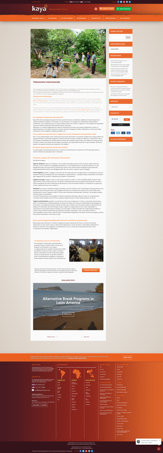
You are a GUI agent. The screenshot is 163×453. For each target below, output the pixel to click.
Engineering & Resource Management (105, 397)
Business (102, 369)
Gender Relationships (122, 418)
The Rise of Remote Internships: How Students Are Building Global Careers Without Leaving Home (119, 70)
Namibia (74, 396)
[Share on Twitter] (118, 132)
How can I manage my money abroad (124, 413)
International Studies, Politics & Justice (107, 407)
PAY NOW (43, 405)
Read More (68, 314)
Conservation (103, 374)
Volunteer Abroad (67, 18)
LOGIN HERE (114, 49)
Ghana (73, 386)
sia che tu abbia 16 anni (83, 110)
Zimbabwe (74, 409)
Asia (99, 99)
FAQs (118, 400)
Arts (101, 367)
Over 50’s (119, 376)
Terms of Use (120, 434)
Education (102, 376)
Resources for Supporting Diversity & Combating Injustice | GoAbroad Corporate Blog (121, 88)
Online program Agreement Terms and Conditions (123, 431)
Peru (58, 399)
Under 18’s (119, 379)
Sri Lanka (87, 399)
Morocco (74, 391)
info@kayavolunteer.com (42, 390)
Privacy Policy (120, 428)
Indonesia (88, 390)
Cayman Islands (59, 388)
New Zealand (87, 393)
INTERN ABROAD (81, 18)
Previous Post (51, 337)
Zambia (73, 407)
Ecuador (59, 394)
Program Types (96, 18)
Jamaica (59, 397)
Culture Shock (120, 423)
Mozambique (75, 393)
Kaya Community (125, 18)
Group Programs (110, 18)
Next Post (86, 337)
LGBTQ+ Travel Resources (122, 421)
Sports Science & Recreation (106, 410)
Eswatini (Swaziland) (74, 383)
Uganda (73, 404)
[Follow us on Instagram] (127, 1)
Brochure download (121, 389)
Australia (88, 382)
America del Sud (42, 101)
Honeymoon (120, 371)
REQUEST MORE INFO (91, 270)
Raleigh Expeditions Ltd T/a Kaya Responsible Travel (81, 447)
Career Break (120, 367)
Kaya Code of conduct (122, 392)
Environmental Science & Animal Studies (106, 401)
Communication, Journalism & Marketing (107, 390)
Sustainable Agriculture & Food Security (106, 413)
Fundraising (119, 407)
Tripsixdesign (69, 451)
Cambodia (88, 385)
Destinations (52, 18)
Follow (126, 119)
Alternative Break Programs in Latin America (68, 300)
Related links (120, 426)
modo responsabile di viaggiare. (53, 94)
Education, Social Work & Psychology (105, 394)
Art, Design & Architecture (106, 384)
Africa (35, 101)
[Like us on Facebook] (118, 1)
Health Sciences (103, 404)
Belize (58, 382)
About (118, 397)
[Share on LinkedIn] (128, 132)
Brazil (58, 385)
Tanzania (74, 402)
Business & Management (105, 387)
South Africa (73, 399)
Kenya (73, 388)
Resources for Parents (122, 405)
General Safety (120, 416)
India (87, 387)
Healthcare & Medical (105, 379)
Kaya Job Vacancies (121, 387)
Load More (120, 124)
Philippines (88, 396)
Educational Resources (122, 402)
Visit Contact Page (41, 381)
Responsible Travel (38, 18)
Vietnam (88, 404)
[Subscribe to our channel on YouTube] (124, 1)
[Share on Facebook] (113, 132)
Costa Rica (58, 391)
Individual (119, 374)
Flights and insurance (122, 410)
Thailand (88, 402)
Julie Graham (114, 94)
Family (118, 369)
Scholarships (120, 384)
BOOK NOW (127, 357)
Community (102, 371)
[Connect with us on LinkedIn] (130, 1)
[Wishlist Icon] (96, 9)
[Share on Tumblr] (123, 132)
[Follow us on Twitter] (121, 1)
